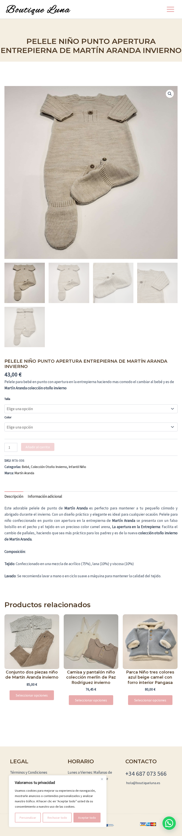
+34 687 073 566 (146, 773)
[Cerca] (102, 779)
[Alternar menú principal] (170, 9)
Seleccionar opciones (32, 695)
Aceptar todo (87, 818)
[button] (170, 94)
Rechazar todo (57, 818)
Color (8, 417)
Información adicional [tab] (45, 496)
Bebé (25, 467)
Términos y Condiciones (28, 772)
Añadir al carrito (38, 447)
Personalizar (28, 818)
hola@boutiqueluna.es (143, 783)
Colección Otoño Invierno (49, 467)
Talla (7, 399)
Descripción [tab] (13, 496)
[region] (58, 801)
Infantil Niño (77, 467)
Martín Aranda (24, 473)
